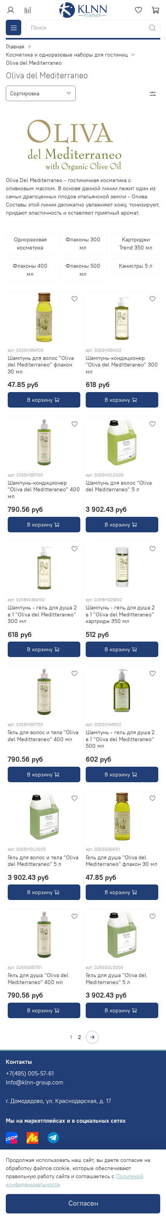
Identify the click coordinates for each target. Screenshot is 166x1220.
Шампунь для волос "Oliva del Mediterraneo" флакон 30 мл (41, 364)
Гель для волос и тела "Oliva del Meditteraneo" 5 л (43, 861)
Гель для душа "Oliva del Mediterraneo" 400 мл (38, 979)
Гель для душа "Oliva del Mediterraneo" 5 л (116, 979)
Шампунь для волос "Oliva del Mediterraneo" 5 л (119, 486)
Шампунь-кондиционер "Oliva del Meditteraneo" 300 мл (122, 364)
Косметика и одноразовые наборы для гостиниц (67, 54)
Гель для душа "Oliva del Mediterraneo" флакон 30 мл (122, 861)
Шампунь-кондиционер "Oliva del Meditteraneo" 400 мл (44, 489)
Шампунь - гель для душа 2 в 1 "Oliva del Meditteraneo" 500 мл (120, 739)
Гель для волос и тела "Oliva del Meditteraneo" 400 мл (43, 736)
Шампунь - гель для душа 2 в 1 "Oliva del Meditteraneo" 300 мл (42, 614)
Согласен (83, 1203)
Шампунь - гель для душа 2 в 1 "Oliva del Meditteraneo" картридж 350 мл (120, 614)
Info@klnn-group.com (34, 1082)
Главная (15, 46)
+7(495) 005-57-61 (30, 1073)
